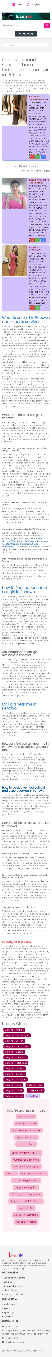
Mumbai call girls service (26, 1159)
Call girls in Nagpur (26, 1221)
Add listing (27, 33)
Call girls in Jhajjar (13, 1090)
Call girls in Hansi (13, 1085)
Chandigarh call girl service (26, 1194)
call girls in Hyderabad (26, 1215)
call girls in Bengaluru (26, 1187)
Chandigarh (25, 544)
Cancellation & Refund (14, 1277)
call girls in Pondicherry (33, 1173)
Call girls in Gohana (14, 1068)
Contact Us (9, 1316)
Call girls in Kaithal (14, 1096)
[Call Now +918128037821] (32, 157)
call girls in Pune (26, 1144)
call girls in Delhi (26, 1116)
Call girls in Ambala (14, 1029)
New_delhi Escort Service (26, 1166)
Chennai (14, 544)
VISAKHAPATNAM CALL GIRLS (26, 1153)
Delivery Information (13, 1286)
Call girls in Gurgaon (15, 1074)
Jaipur (33, 541)
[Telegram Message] (43, 157)
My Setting (8, 1312)
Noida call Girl (26, 1208)
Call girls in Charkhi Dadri (17, 1046)
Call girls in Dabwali (14, 1052)
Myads (6, 1308)
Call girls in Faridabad (15, 1057)
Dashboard (9, 1304)
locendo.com (38, 765)
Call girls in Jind (35, 1090)
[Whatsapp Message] (37, 157)
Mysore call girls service (26, 1180)
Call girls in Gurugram (15, 1079)
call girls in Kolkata (26, 1123)
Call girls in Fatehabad (16, 1063)
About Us (7, 1282)
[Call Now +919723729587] (32, 240)
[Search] (47, 25)
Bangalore (42, 541)
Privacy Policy (10, 1290)
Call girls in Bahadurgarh (17, 1035)
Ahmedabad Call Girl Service (26, 1201)
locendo (11, 1173)
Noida (35, 544)
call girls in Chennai (26, 1137)
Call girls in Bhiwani (14, 1041)
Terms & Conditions (13, 1294)
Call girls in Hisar (35, 1085)
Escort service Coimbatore (26, 1130)
